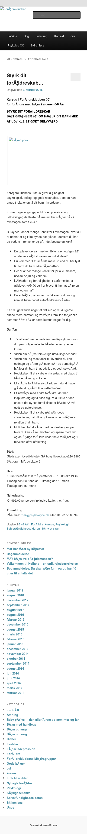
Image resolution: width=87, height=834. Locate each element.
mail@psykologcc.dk (35, 515)
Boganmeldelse (18, 554)
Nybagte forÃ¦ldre (19, 783)
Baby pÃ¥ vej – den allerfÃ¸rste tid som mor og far (43, 719)
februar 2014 (15, 692)
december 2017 (17, 600)
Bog (26, 36)
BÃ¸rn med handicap (21, 724)
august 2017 (15, 609)
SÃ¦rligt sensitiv (18, 793)
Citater (11, 739)
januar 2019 (15, 590)
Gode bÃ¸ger (16, 763)
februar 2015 (15, 639)
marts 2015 (14, 634)
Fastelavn (13, 744)
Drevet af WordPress (44, 825)
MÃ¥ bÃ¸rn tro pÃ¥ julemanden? (30, 558)
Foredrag (41, 36)
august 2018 (15, 595)
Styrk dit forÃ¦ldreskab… (25, 79)
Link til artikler (17, 778)
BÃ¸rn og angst (17, 729)
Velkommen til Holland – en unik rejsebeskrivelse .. (44, 563)
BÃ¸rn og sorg (17, 734)
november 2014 (18, 653)
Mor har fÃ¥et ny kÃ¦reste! (25, 548)
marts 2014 (14, 688)
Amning (12, 714)
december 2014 (17, 649)
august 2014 (15, 668)
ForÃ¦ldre (37, 524)
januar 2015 (15, 644)
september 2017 (18, 605)
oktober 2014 (16, 658)
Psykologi (61, 524)
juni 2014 (13, 678)
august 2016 (15, 614)
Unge (10, 807)
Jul (9, 768)
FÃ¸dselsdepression (21, 749)
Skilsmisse (37, 45)
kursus (49, 524)
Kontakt (59, 36)
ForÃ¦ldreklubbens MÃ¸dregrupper (31, 758)
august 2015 (15, 629)
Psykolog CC (16, 45)
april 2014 (14, 683)
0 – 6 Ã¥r (13, 710)
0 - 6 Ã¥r (24, 524)
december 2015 (17, 624)
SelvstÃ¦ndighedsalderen (23, 528)
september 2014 (18, 663)
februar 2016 (15, 619)
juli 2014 (13, 673)
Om (73, 36)
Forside (12, 36)
